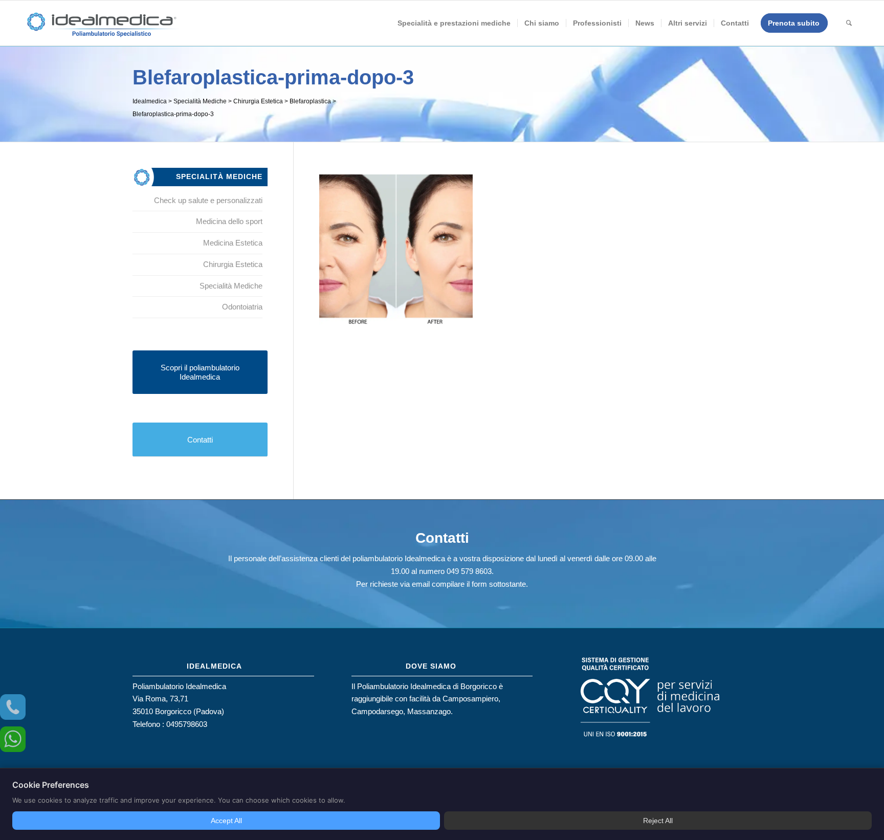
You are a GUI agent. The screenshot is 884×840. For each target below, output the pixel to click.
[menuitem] (454, 23)
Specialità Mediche (231, 285)
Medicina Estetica (232, 242)
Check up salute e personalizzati (208, 200)
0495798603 (186, 724)
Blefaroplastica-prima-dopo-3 (273, 77)
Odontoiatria (242, 306)
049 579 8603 (469, 571)
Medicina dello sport (229, 221)
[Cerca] (848, 23)
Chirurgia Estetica (232, 264)
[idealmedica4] (102, 28)
